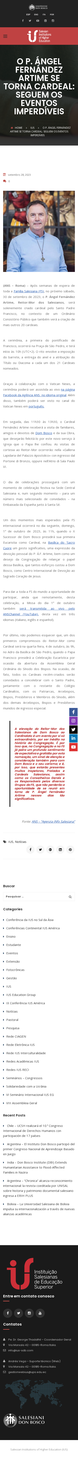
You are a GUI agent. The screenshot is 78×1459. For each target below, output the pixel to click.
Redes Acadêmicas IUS (22, 1061)
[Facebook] (24, 20)
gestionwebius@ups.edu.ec (27, 1372)
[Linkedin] (45, 20)
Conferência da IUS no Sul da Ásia (29, 920)
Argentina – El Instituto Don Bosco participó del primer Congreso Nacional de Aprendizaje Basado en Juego (39, 1149)
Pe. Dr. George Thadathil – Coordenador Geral (39, 1340)
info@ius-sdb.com (20, 1350)
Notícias (20, 842)
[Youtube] (37, 20)
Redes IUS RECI (17, 1070)
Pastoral (12, 1020)
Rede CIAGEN (16, 1036)
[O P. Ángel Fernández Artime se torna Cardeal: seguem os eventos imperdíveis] (30, 849)
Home (18, 128)
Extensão (13, 961)
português (36, 406)
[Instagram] (52, 20)
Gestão (11, 978)
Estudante (13, 945)
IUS (10, 842)
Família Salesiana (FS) (29, 291)
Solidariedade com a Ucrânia (26, 1086)
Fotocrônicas (15, 970)
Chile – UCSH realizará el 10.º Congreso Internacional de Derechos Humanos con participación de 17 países (33, 1131)
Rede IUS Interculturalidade (26, 1053)
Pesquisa (12, 1028)
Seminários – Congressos (24, 1078)
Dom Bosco (43, 433)
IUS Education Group (21, 995)
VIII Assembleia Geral (21, 1103)
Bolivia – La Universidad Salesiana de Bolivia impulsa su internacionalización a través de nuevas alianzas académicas (39, 1209)
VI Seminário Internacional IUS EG (30, 1095)
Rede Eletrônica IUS (20, 1045)
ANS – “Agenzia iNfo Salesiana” (53, 821)
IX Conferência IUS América (25, 1003)
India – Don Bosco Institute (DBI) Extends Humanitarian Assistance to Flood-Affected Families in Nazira (35, 1167)
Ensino (11, 936)
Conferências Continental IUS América (33, 928)
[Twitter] (29, 20)
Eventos (12, 953)
